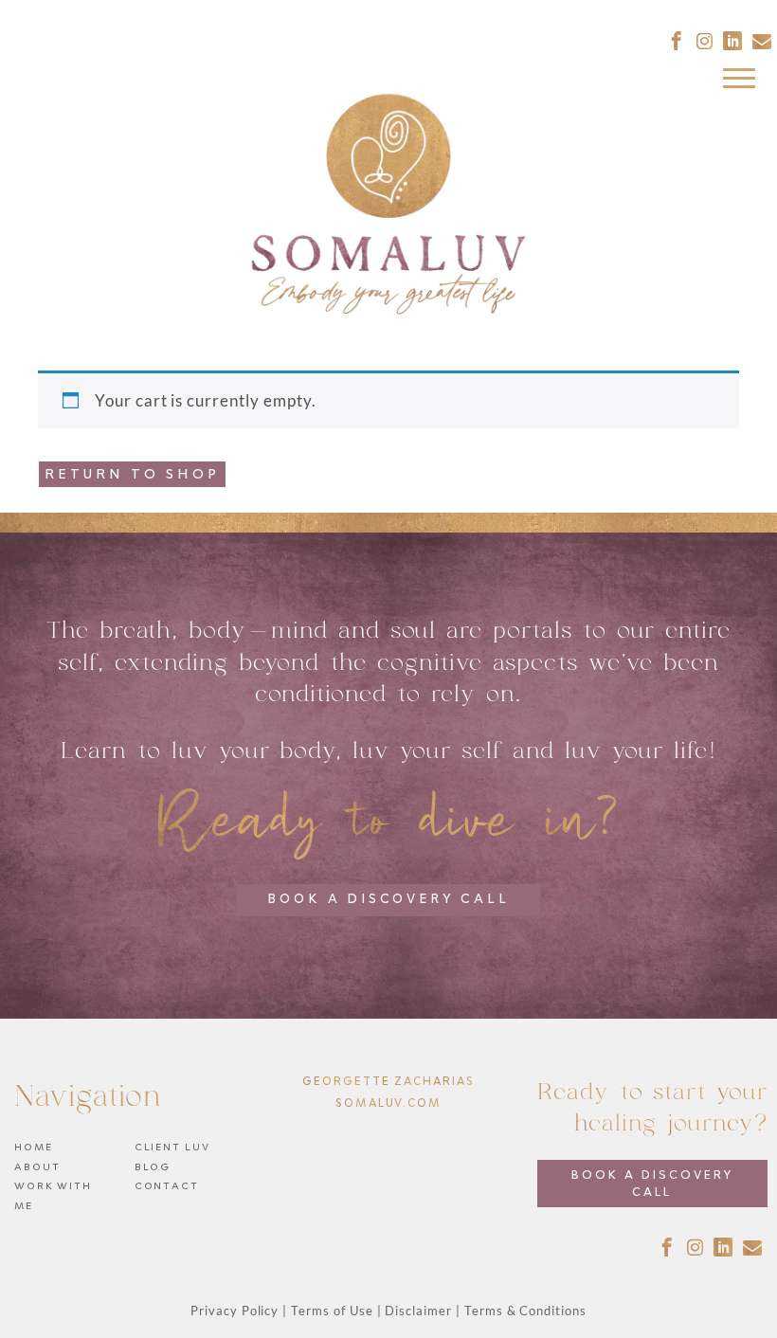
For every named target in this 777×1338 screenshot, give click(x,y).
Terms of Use (331, 1310)
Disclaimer (418, 1310)
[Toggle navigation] (724, 83)
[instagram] (705, 41)
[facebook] (677, 41)
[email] (762, 41)
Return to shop (132, 474)
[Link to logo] (388, 205)
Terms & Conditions (525, 1310)
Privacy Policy (234, 1310)
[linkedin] (733, 41)
